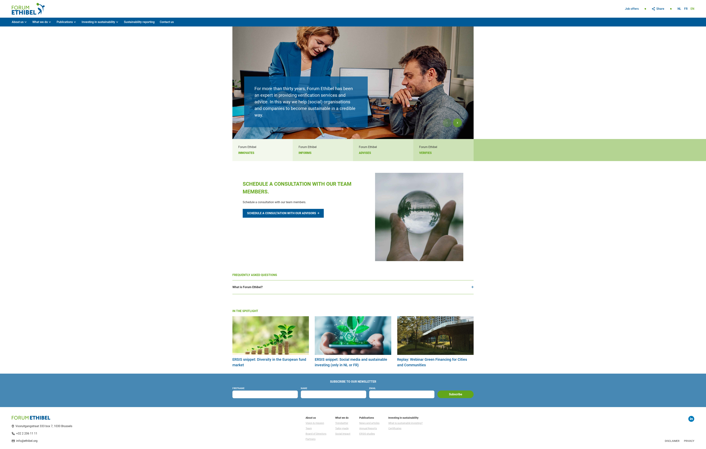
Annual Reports (368, 428)
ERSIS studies (367, 433)
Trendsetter (341, 423)
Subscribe (455, 394)
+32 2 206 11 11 (26, 433)
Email (372, 388)
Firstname (238, 388)
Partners (310, 439)
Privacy (689, 440)
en (692, 8)
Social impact (342, 433)
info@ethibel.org (27, 441)
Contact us (167, 22)
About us (18, 22)
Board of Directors (316, 433)
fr (686, 8)
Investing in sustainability (98, 22)
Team (309, 428)
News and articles (369, 423)
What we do (40, 22)
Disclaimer (672, 440)
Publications (65, 22)
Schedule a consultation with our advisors (281, 213)
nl (679, 8)
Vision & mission (315, 423)
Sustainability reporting (139, 22)
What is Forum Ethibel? (247, 287)
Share (660, 8)
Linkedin (691, 419)
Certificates (394, 428)
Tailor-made (342, 428)
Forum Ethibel (28, 9)
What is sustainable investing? (405, 423)
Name (304, 388)
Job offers (632, 8)
